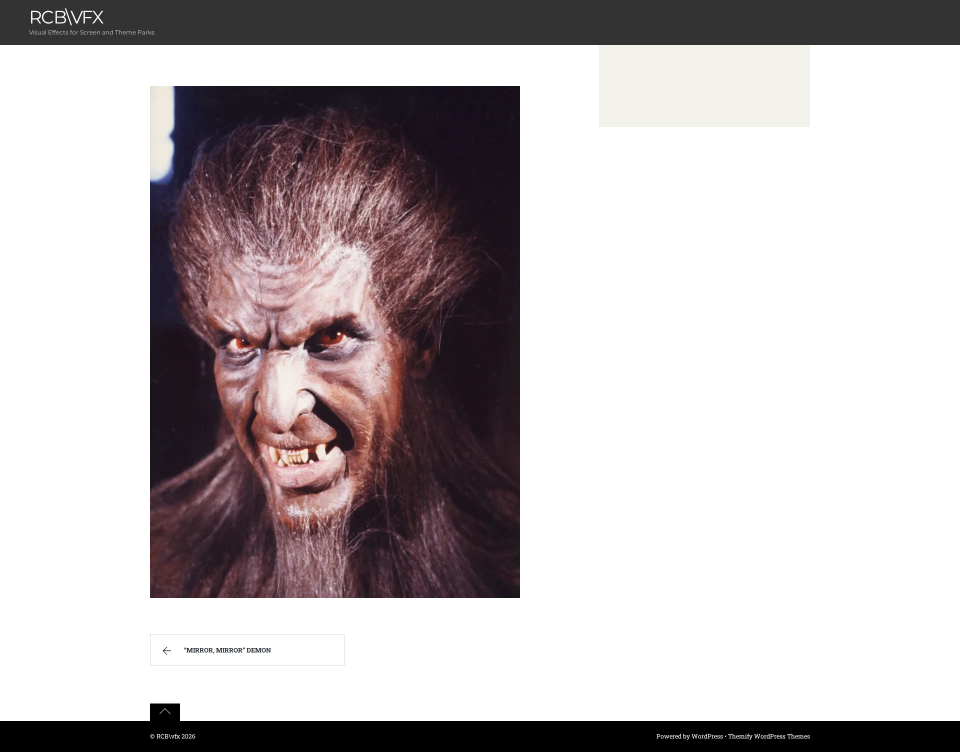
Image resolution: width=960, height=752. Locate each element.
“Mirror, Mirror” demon (227, 650)
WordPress (707, 736)
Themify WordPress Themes (769, 736)
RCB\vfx (168, 736)
